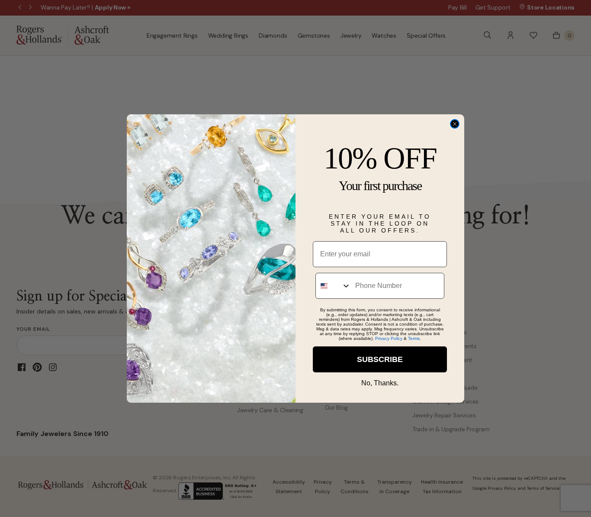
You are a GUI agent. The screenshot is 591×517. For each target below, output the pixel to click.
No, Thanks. (379, 383)
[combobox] (333, 285)
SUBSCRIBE (380, 359)
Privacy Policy (388, 338)
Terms (414, 338)
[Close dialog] (454, 124)
